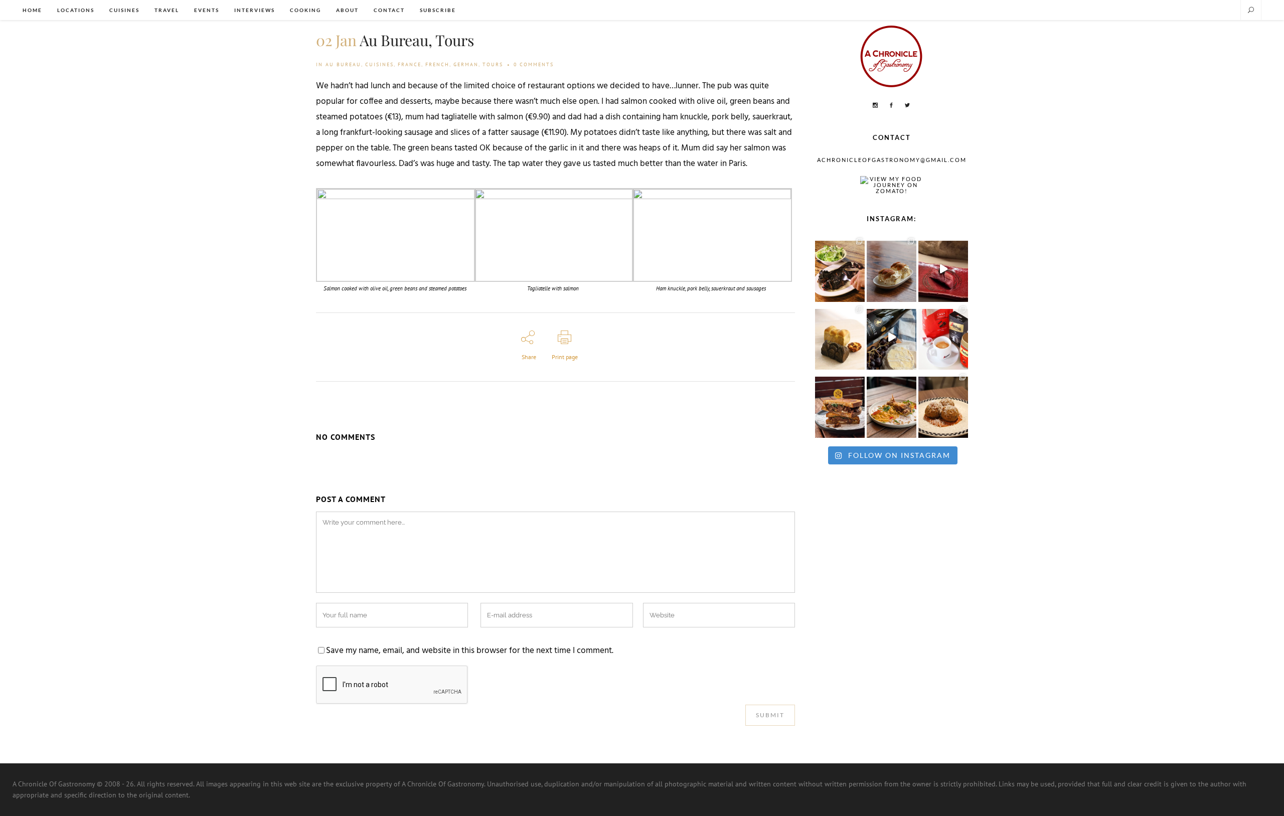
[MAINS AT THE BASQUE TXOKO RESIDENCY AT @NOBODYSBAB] (840, 269)
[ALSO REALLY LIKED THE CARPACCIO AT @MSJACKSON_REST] (943, 405)
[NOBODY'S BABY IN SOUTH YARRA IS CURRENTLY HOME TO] (891, 269)
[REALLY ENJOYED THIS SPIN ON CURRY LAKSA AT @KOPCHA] (891, 405)
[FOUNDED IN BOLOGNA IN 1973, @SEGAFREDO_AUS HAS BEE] (943, 337)
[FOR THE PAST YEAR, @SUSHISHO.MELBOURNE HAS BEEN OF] (943, 269)
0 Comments (534, 64)
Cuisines (379, 64)
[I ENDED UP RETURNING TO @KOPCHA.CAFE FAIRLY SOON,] (840, 405)
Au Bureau (343, 64)
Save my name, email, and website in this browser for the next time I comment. (469, 651)
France (409, 64)
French (437, 64)
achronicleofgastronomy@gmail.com (892, 159)
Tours (493, 64)
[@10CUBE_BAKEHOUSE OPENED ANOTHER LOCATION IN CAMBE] (840, 337)
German (465, 64)
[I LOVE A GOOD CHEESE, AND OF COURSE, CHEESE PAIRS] (891, 337)
